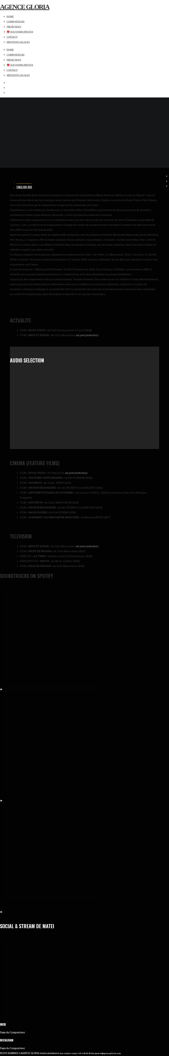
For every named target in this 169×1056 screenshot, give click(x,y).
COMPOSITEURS (15, 54)
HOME (10, 49)
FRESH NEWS (14, 60)
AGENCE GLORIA (24, 7)
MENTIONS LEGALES (18, 75)
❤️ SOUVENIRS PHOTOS (20, 65)
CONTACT (12, 70)
